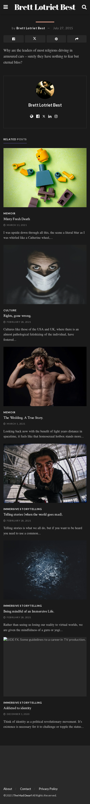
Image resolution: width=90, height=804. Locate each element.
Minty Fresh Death (16, 219)
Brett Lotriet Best (45, 7)
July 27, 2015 (63, 28)
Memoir (9, 213)
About (7, 789)
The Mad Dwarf (22, 795)
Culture (10, 310)
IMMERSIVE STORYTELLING (22, 509)
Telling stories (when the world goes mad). (33, 514)
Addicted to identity (17, 708)
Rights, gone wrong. (17, 315)
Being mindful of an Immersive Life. (28, 611)
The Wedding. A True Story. (23, 417)
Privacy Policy (48, 789)
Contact (25, 789)
